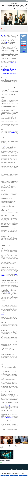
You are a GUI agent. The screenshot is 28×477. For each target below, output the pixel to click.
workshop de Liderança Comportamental (8, 417)
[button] (22, 0)
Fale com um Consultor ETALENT (9, 430)
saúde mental (6, 268)
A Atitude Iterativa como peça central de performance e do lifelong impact (6, 460)
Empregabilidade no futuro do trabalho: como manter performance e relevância (21, 445)
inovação (14, 264)
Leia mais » (1, 448)
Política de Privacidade (24, 51)
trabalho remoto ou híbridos (8, 405)
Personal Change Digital (12, 132)
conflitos (2, 102)
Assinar (24, 45)
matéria (7, 42)
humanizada (10, 188)
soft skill (14, 109)
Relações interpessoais (14, 3)
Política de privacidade (25, 470)
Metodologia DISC (7, 292)
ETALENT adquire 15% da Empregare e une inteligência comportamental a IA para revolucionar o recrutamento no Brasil (6, 446)
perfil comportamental (13, 62)
